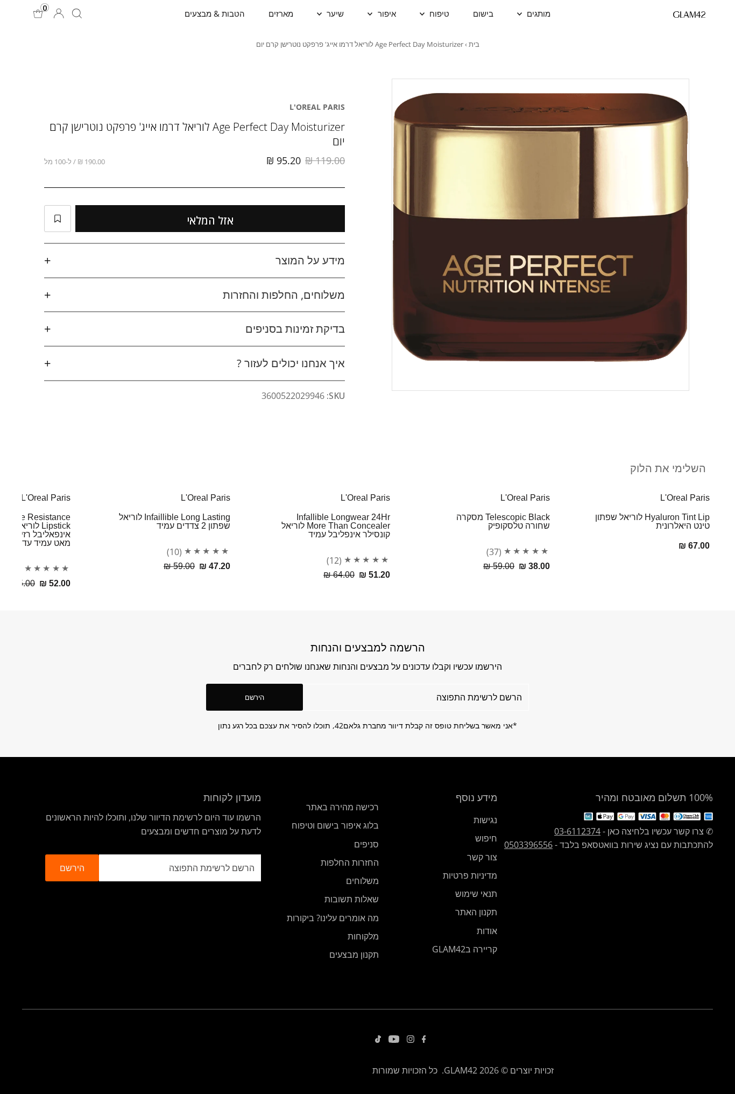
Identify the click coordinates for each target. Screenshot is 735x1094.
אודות (487, 931)
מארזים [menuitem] (280, 13)
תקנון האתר (476, 912)
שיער (334, 13)
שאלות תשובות (351, 899)
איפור (386, 13)
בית (474, 44)
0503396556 (528, 845)
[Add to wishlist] (57, 218)
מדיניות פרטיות (470, 875)
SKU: (336, 396)
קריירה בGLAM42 (464, 949)
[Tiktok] (378, 1040)
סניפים (366, 844)
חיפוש (486, 838)
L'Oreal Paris (317, 107)
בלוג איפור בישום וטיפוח (335, 825)
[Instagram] (410, 1040)
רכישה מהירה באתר (342, 807)
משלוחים (362, 881)
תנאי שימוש (476, 894)
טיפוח (438, 13)
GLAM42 (460, 1070)
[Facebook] (424, 1040)
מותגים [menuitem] (537, 13)
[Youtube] (394, 1040)
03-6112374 (577, 831)
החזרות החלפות (350, 862)
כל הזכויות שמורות (404, 1070)
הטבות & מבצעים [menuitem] (215, 13)
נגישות (485, 820)
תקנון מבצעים (354, 954)
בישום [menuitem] (483, 13)
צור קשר (482, 857)
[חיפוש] (77, 13)
